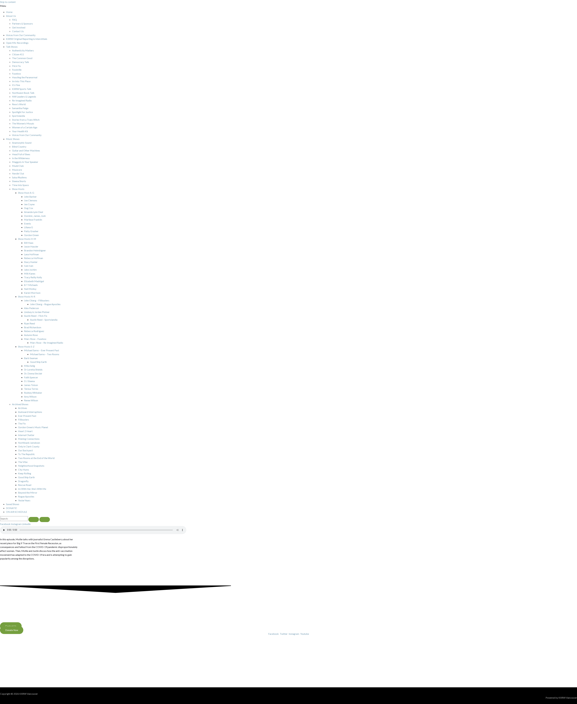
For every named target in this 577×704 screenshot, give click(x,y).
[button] (288, 6)
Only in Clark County (28, 446)
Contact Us (18, 31)
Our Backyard (25, 450)
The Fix (22, 423)
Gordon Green (31, 235)
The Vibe (22, 461)
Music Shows (13, 138)
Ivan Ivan (28, 265)
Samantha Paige (20, 108)
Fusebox (16, 73)
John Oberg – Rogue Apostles (45, 304)
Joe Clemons (30, 200)
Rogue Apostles (26, 496)
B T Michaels (31, 284)
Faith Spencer (31, 377)
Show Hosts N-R (26, 296)
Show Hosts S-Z (26, 346)
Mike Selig (29, 365)
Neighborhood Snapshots (31, 465)
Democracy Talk (20, 62)
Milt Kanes (29, 273)
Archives (22, 408)
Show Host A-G (26, 192)
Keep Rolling (24, 473)
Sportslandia (18, 115)
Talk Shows (12, 46)
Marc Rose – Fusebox (35, 338)
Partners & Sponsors (22, 23)
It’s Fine (16, 85)
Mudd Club (18, 165)
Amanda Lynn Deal (33, 211)
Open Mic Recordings (17, 42)
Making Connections (29, 438)
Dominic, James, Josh (35, 215)
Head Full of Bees (21, 154)
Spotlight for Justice (22, 112)
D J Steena (29, 381)
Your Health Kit (20, 131)
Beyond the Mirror (27, 492)
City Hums (23, 469)
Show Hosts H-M (27, 238)
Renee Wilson (31, 400)
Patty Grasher (31, 231)
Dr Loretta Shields (33, 369)
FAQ (14, 19)
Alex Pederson (31, 308)
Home (9, 12)
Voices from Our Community (20, 35)
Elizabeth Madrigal (34, 281)
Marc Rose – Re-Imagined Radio (46, 342)
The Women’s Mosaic (23, 123)
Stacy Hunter (31, 262)
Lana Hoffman (31, 254)
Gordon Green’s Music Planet (33, 427)
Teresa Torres (31, 388)
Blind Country (19, 146)
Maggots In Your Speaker (25, 161)
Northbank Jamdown (29, 442)
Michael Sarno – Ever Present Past (41, 350)
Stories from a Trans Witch (26, 119)
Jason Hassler (31, 246)
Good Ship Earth (38, 361)
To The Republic (26, 454)
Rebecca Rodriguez (34, 331)
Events (27, 223)
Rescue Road (24, 484)
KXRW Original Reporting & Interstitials (26, 38)
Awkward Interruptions (30, 411)
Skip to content (8, 1)
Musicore (17, 169)
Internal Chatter (26, 435)
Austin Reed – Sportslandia (43, 319)
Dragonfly (23, 481)
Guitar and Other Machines (26, 150)
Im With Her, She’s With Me (32, 488)
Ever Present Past (27, 415)
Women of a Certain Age (24, 127)
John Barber (30, 196)
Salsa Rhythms (19, 177)
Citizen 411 (18, 54)
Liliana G (28, 227)
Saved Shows (12, 504)
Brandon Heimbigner (35, 250)
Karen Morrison (32, 292)
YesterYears (24, 500)
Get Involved (18, 27)
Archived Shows (20, 404)
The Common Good (22, 58)
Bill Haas (28, 242)
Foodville (16, 69)
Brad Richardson (32, 327)
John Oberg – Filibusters (36, 300)
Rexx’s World (19, 104)
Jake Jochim (30, 269)
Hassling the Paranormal (24, 77)
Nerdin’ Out (18, 173)
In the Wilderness (21, 158)
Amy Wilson (30, 396)
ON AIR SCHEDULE (16, 511)
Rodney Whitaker (33, 392)
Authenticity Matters (23, 50)
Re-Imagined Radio (22, 100)
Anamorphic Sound (21, 142)
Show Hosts (18, 188)
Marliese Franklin (33, 219)
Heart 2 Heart (25, 431)
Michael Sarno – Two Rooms (44, 354)
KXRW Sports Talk (21, 88)
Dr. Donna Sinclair (33, 373)
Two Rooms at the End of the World (36, 458)
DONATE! (11, 508)
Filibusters (23, 419)
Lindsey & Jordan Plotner (37, 312)
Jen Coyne (29, 204)
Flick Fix (16, 65)
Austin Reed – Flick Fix (35, 315)
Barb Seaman (31, 358)
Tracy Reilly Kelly (33, 277)
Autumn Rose (31, 335)
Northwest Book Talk (23, 92)
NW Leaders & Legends (24, 96)
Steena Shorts (19, 181)
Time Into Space (20, 185)
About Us (11, 15)
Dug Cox (28, 208)
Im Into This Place (21, 81)
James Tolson (31, 385)
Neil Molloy (30, 288)
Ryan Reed (29, 323)
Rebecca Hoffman (33, 258)
